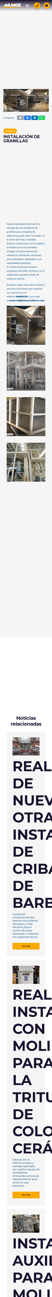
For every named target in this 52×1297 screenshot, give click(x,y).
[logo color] (11, 5)
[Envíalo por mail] (20, 118)
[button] (27, 5)
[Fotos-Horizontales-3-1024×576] (26, 370)
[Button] (37, 6)
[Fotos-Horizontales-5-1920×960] (26, 325)
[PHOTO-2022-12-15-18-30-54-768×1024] (26, 462)
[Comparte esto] (27, 118)
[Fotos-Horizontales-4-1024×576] (26, 416)
